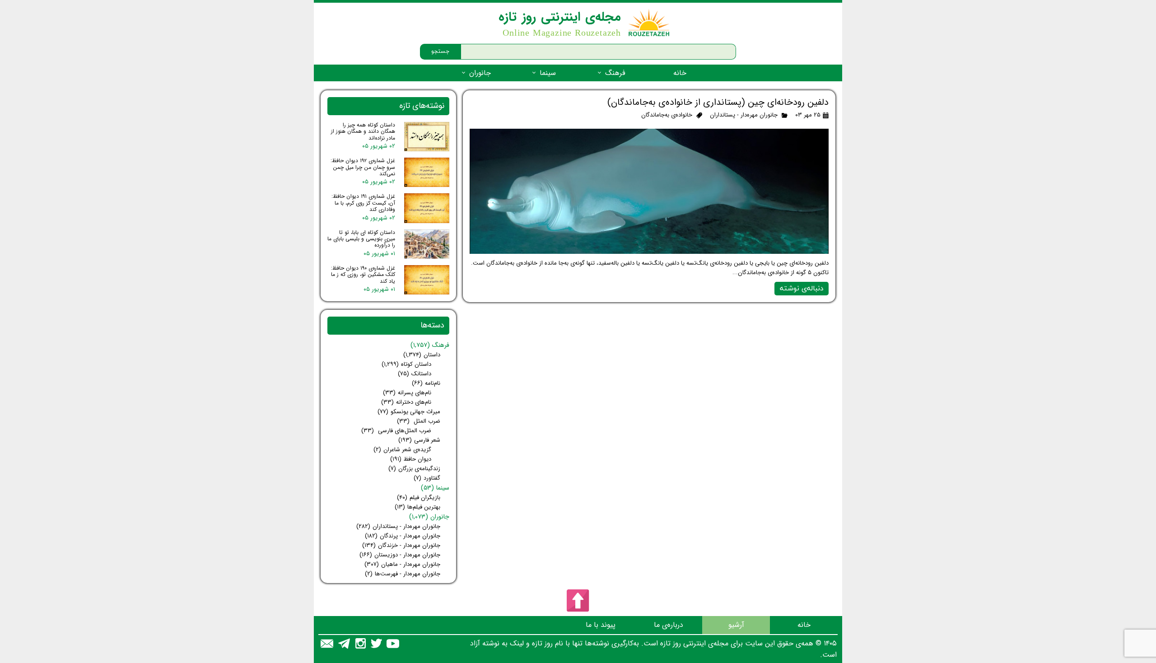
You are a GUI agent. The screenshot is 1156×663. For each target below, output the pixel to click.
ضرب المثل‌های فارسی (396, 430)
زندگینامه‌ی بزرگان (414, 468)
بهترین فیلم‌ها (417, 507)
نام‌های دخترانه (406, 402)
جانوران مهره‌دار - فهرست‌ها (402, 574)
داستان (421, 355)
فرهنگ (615, 73)
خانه (679, 73)
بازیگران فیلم (418, 497)
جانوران (480, 73)
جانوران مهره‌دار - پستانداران (744, 115)
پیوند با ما (600, 624)
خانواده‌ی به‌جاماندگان (666, 115)
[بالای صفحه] (578, 600)
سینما (548, 73)
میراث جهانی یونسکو (409, 411)
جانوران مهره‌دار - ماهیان (402, 564)
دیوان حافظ (410, 459)
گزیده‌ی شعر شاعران (402, 449)
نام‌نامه (426, 383)
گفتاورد (427, 478)
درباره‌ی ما (668, 624)
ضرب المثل (418, 421)
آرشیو (736, 624)
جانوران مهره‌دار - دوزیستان (399, 555)
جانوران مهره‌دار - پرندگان (402, 536)
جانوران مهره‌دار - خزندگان (401, 545)
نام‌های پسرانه (407, 392)
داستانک (414, 373)
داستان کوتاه (406, 364)
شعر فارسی (419, 440)
